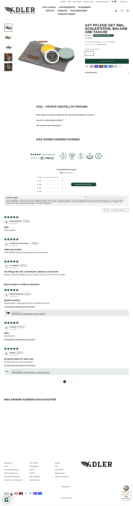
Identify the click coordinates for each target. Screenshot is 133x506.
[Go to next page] (72, 381)
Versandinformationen (11, 470)
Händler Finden (66, 14)
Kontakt (63, 1)
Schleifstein (92, 49)
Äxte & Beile (49, 7)
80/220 (89, 53)
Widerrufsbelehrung (11, 473)
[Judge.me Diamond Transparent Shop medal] (63, 156)
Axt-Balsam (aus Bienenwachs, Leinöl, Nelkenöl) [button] (28, 314)
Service (50, 11)
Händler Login (88, 1)
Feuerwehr (84, 7)
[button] (50, 177)
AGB (5, 466)
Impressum (8, 463)
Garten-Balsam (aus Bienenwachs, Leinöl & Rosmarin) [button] (31, 372)
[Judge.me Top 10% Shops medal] (89, 156)
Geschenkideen (78, 11)
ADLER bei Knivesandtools (13, 480)
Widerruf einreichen (102, 1)
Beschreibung (91, 72)
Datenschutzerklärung (11, 476)
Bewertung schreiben (83, 184)
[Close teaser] (11, 495)
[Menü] (129, 485)
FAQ (69, 1)
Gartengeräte (67, 7)
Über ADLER (77, 1)
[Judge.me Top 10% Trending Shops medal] (98, 156)
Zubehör (62, 11)
